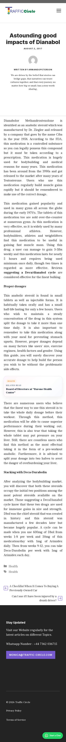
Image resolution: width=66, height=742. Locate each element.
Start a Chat (55, 735)
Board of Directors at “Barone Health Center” (29, 391)
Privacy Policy (13, 710)
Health (13, 566)
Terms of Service (16, 720)
